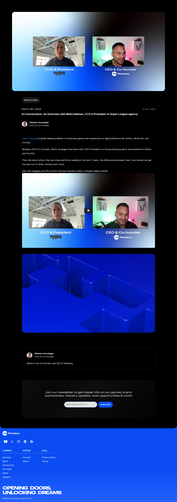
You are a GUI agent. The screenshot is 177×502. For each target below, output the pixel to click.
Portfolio (7, 469)
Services (7, 457)
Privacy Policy (49, 457)
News (5, 473)
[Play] (88, 210)
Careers (6, 477)
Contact (27, 457)
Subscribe (105, 405)
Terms (45, 461)
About (26, 461)
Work (5, 461)
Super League (29, 138)
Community (8, 465)
